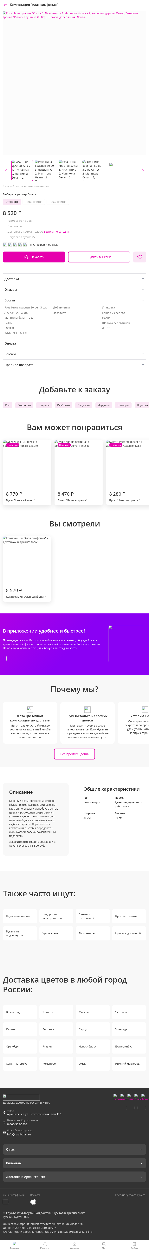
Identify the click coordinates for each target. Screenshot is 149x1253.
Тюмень (47, 1012)
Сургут (83, 1029)
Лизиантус (11, 312)
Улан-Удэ (121, 1029)
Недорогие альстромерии (52, 916)
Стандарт (12, 202)
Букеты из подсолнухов (14, 933)
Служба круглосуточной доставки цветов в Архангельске (45, 1213)
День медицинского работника (128, 804)
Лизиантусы (87, 933)
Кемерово (49, 1063)
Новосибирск (87, 1046)
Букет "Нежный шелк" (20, 472)
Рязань (47, 1046)
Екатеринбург (124, 1046)
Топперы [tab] (123, 405)
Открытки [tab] (24, 405)
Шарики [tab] (44, 405)
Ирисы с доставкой (128, 933)
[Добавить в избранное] (139, 257)
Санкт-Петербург (17, 1063)
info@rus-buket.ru (19, 1134)
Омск (82, 1063)
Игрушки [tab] (104, 405)
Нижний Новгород (127, 1063)
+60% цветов (57, 202)
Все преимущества (74, 754)
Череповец (122, 1012)
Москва (84, 1012)
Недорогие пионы (18, 916)
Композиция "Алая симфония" (26, 592)
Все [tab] (7, 405)
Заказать (37, 257)
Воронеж (48, 1029)
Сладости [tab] (84, 405)
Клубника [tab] (63, 405)
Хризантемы (50, 933)
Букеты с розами (126, 916)
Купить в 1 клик (99, 257)
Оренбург (12, 1046)
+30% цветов (33, 202)
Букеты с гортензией (86, 916)
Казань (11, 1029)
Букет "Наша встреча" (72, 472)
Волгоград (13, 1012)
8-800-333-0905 (17, 1124)
